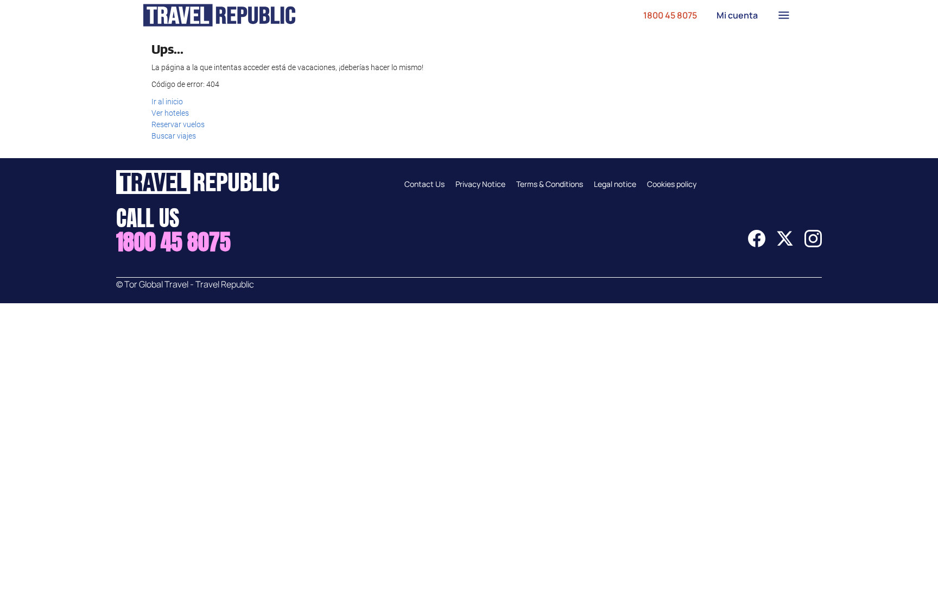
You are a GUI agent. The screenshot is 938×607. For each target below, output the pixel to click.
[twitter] (785, 244)
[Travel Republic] (219, 15)
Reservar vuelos (178, 124)
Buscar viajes (173, 136)
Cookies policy (671, 184)
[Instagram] (813, 244)
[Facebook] (756, 244)
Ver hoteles (170, 113)
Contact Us (424, 184)
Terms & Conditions (549, 184)
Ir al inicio (167, 101)
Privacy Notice (480, 184)
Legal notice (615, 184)
